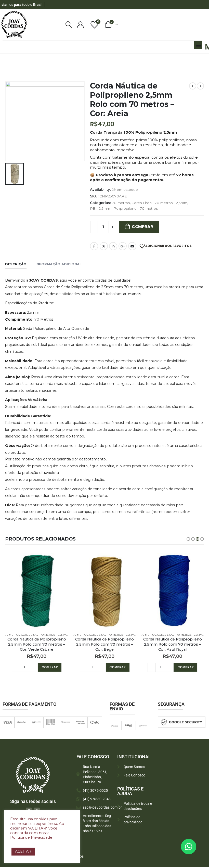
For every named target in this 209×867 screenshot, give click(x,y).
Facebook (94, 246)
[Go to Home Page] (6, 60)
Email (132, 246)
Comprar (142, 227)
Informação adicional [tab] (58, 264)
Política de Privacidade (31, 837)
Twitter (104, 246)
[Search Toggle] (69, 24)
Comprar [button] (49, 667)
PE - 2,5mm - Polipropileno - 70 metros (124, 208)
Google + (123, 246)
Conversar (195, 846)
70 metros (121, 203)
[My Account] (80, 24)
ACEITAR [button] (23, 851)
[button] (198, 45)
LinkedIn (113, 246)
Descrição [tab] (16, 264)
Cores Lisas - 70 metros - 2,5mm (159, 203)
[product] (36, 591)
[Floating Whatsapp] (188, 846)
